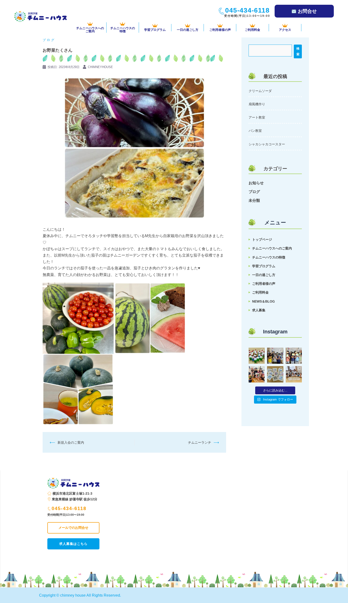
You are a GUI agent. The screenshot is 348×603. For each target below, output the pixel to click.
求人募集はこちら (73, 544)
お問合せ (307, 11)
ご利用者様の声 (220, 29)
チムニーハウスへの (90, 29)
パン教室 (255, 131)
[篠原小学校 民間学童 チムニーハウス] (40, 16)
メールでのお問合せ (73, 527)
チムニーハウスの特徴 (268, 257)
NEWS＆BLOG (263, 301)
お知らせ (256, 183)
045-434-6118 (69, 508)
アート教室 (257, 117)
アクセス (285, 29)
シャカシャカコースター (267, 144)
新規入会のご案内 (71, 442)
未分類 (254, 200)
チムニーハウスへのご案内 (272, 248)
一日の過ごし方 (187, 29)
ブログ (49, 40)
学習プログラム (155, 29)
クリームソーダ (260, 91)
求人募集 (258, 310)
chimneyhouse (100, 67)
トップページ (262, 239)
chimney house (73, 595)
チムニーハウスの (122, 29)
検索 (297, 51)
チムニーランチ (199, 442)
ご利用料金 (252, 29)
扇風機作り (257, 104)
